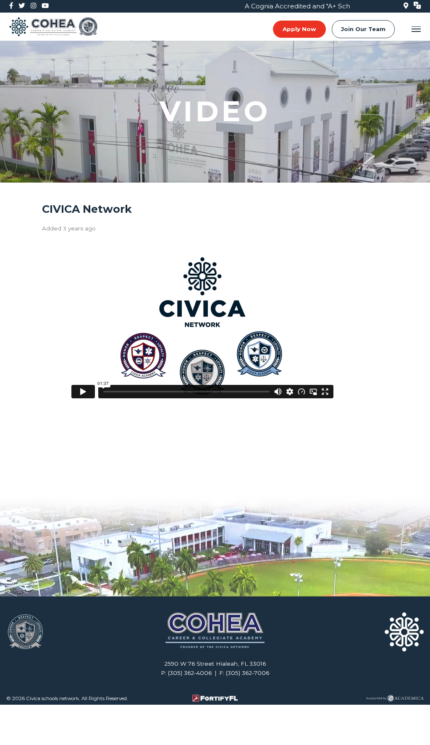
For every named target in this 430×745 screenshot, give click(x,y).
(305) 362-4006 (190, 672)
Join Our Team (363, 29)
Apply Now (299, 29)
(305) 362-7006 (247, 672)
